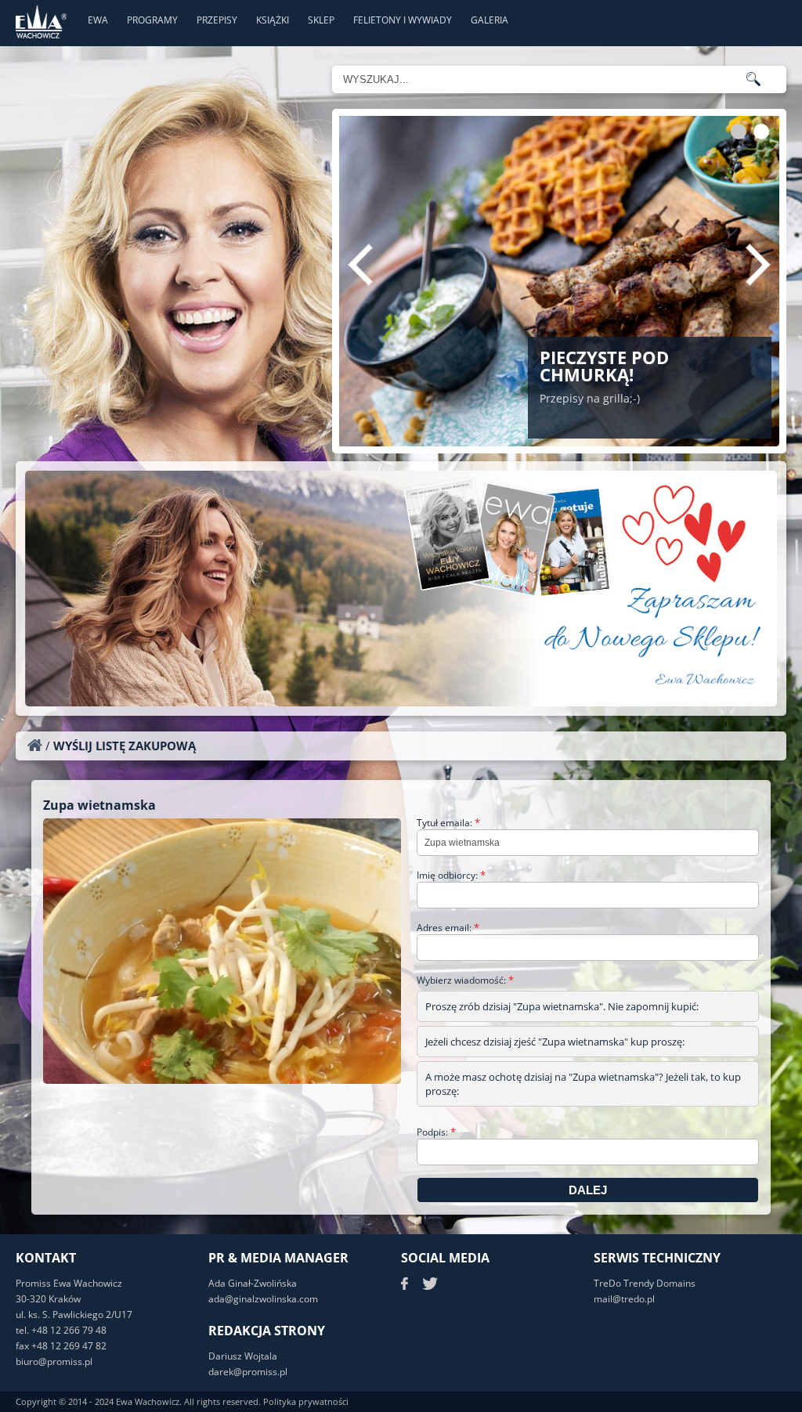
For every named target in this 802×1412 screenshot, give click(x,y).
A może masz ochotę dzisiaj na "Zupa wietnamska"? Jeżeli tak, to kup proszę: (583, 1084)
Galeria (489, 20)
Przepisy (217, 20)
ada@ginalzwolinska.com (263, 1298)
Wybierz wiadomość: (465, 980)
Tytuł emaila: (448, 822)
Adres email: (448, 927)
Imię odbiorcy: (451, 875)
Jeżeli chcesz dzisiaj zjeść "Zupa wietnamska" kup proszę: (555, 1042)
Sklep (321, 20)
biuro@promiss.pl (54, 1361)
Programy (152, 20)
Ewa (98, 20)
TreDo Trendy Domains (644, 1283)
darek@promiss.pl (247, 1371)
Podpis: (436, 1132)
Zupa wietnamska (99, 805)
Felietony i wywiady (402, 20)
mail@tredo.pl (624, 1298)
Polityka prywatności (306, 1401)
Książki (272, 20)
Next (758, 264)
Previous (360, 264)
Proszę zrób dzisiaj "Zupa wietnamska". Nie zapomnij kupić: (562, 1006)
